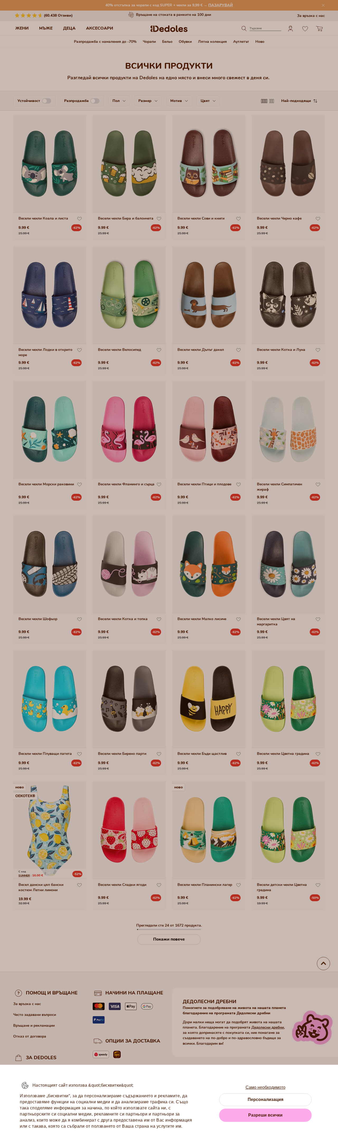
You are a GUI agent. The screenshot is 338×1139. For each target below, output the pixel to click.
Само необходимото (265, 1087)
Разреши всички (265, 1115)
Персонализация (265, 1099)
